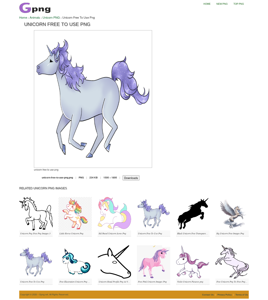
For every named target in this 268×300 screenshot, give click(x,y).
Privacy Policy (224, 294)
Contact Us (208, 294)
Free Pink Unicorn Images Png (152, 281)
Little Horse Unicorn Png (71, 233)
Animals (35, 17)
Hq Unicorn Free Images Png (230, 233)
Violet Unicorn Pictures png (190, 281)
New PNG (222, 4)
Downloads (131, 178)
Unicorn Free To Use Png (150, 233)
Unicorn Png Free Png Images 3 (35, 233)
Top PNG (238, 4)
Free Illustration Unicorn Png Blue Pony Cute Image (83, 281)
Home (207, 4)
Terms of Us (241, 294)
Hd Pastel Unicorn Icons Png (112, 233)
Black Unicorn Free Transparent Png (194, 233)
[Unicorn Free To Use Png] (93, 98)
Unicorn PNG (51, 17)
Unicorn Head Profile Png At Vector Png (118, 281)
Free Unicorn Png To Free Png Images (234, 281)
